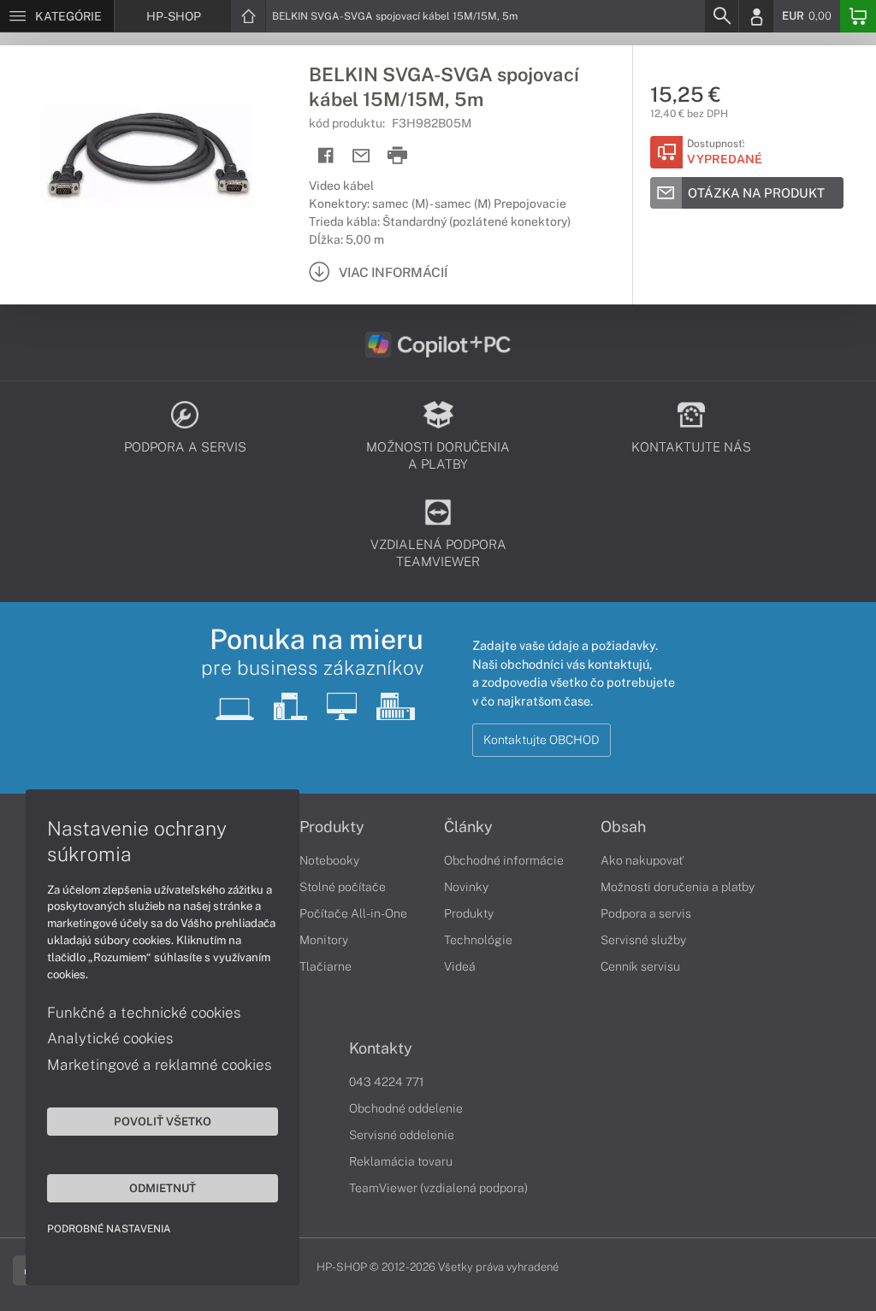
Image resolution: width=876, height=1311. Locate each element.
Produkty (331, 827)
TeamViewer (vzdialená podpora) (438, 1188)
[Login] (756, 16)
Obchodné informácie (504, 860)
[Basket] (858, 16)
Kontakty (380, 1048)
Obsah (623, 827)
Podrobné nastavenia (109, 1229)
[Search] (721, 16)
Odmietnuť (162, 1188)
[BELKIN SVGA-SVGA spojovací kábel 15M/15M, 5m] (146, 173)
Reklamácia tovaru (401, 1161)
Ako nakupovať (642, 860)
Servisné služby (643, 940)
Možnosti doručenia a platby (678, 887)
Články (468, 827)
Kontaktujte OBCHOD (541, 740)
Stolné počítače (342, 887)
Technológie (478, 940)
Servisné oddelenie (401, 1135)
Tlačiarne (325, 966)
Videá (460, 966)
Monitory (323, 940)
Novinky (466, 887)
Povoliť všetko (162, 1121)
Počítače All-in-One (353, 913)
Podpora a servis (646, 913)
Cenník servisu (640, 966)
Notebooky (329, 860)
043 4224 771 (386, 1082)
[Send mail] (361, 156)
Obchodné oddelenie (406, 1108)
